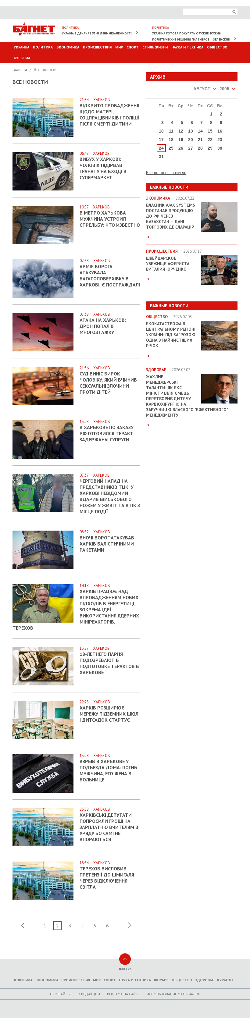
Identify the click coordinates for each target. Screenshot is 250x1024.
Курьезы (22, 57)
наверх (125, 968)
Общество (217, 47)
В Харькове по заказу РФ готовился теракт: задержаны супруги (107, 433)
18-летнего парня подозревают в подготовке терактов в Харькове (109, 663)
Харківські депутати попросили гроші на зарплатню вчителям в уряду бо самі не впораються (109, 827)
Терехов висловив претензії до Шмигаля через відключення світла (107, 878)
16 (219, 131)
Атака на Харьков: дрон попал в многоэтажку (103, 326)
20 (190, 139)
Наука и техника (187, 47)
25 (171, 148)
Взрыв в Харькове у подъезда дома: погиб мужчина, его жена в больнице (108, 770)
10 (161, 131)
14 (200, 131)
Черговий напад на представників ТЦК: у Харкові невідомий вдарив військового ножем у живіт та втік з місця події (110, 496)
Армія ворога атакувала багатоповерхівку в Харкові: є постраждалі (110, 275)
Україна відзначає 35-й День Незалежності (97, 33)
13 (190, 131)
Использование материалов (173, 994)
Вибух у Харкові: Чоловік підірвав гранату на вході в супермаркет (103, 168)
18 (171, 139)
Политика (43, 47)
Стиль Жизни (155, 47)
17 (161, 139)
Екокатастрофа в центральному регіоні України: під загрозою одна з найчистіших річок (170, 334)
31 (161, 156)
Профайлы (60, 994)
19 (180, 139)
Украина (21, 47)
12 (180, 131)
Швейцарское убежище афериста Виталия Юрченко (167, 263)
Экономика (67, 47)
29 (210, 148)
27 (190, 148)
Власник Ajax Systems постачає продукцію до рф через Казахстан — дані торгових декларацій (170, 216)
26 (180, 148)
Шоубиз (161, 980)
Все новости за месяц (166, 172)
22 (210, 139)
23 (219, 139)
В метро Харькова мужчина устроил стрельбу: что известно (110, 219)
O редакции (88, 994)
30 (219, 148)
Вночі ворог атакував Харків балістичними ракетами (107, 544)
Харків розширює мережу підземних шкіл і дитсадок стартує (109, 714)
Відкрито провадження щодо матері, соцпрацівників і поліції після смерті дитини (110, 114)
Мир (119, 47)
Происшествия (97, 47)
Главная (20, 69)
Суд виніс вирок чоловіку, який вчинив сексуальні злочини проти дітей (108, 383)
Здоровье (204, 980)
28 (200, 148)
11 (171, 131)
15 (210, 131)
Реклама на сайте (123, 994)
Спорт (133, 47)
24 (161, 148)
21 (200, 139)
